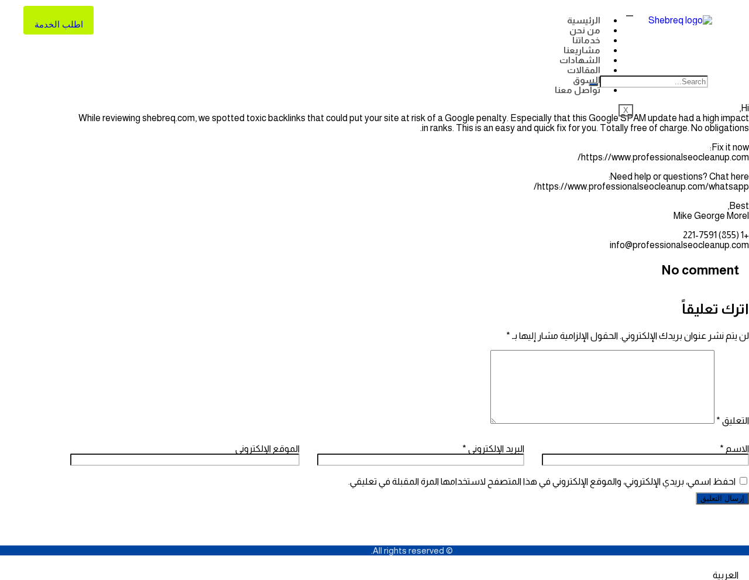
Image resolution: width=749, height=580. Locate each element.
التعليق (732, 420)
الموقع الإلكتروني (267, 449)
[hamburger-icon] (629, 15)
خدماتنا (586, 40)
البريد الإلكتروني (493, 449)
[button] (374, 575)
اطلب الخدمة (59, 24)
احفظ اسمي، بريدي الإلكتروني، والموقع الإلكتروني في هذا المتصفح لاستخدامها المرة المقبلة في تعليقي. (542, 481)
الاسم (734, 449)
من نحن (584, 30)
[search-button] (593, 84)
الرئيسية (583, 20)
